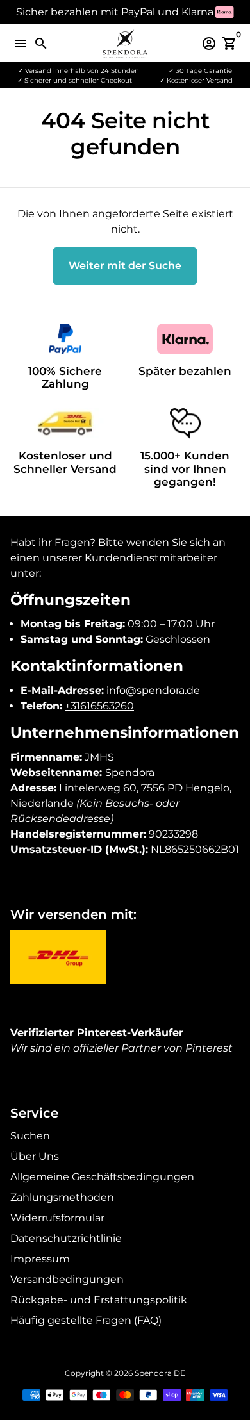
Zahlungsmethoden (62, 1197)
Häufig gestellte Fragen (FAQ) (86, 1320)
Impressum (40, 1259)
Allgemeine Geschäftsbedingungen (102, 1177)
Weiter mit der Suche (125, 266)
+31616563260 (99, 706)
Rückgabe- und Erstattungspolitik (98, 1300)
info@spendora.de (153, 690)
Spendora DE (160, 1373)
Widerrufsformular (57, 1218)
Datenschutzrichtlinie (66, 1238)
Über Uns (34, 1156)
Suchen (30, 1136)
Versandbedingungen (67, 1279)
